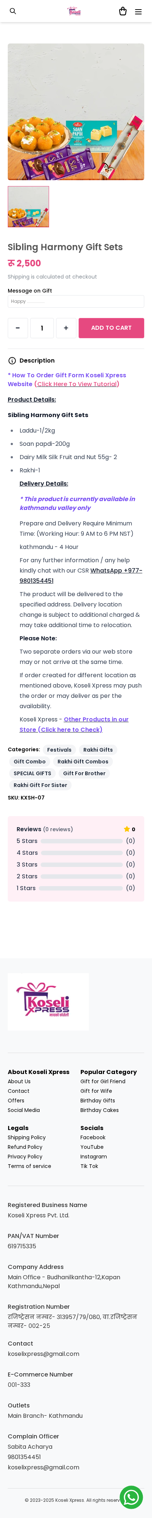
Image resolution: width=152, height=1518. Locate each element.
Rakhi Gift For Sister (40, 785)
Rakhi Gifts (98, 749)
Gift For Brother (84, 773)
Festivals (59, 749)
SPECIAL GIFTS (32, 773)
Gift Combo (30, 761)
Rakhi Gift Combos (83, 761)
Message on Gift (30, 290)
